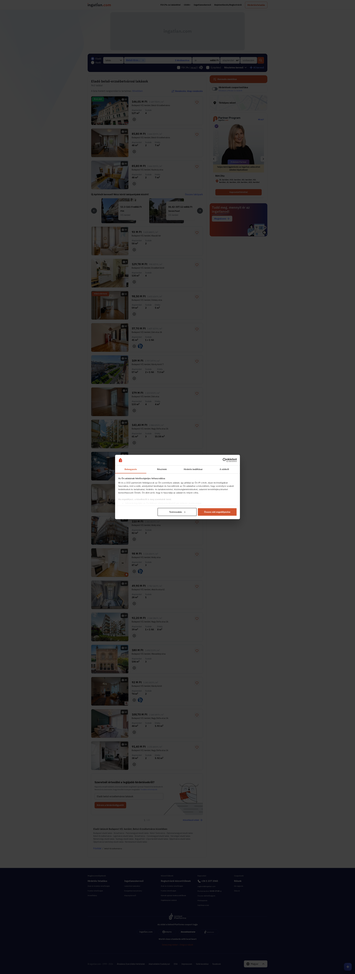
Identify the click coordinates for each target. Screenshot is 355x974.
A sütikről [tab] (224, 469)
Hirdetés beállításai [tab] (193, 469)
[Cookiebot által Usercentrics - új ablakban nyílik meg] (225, 460)
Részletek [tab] (162, 469)
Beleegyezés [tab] (131, 469)
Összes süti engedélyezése (217, 512)
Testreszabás (175, 512)
